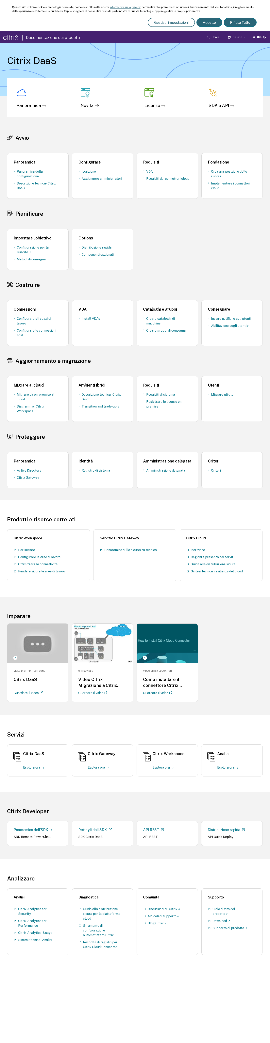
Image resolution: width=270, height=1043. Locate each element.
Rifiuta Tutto (240, 22)
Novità (88, 105)
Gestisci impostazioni (171, 22)
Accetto (209, 22)
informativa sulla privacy (125, 7)
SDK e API (219, 105)
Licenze (152, 105)
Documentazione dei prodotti (53, 37)
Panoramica (29, 105)
